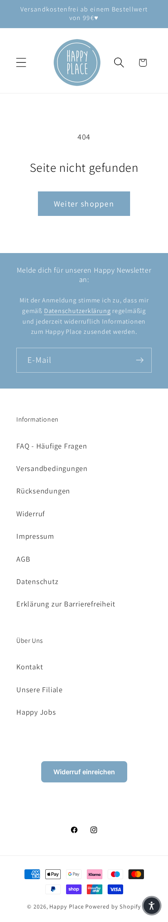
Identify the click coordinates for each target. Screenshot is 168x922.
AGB (23, 559)
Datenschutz (37, 581)
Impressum (35, 536)
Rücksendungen (43, 490)
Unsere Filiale (39, 689)
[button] (21, 62)
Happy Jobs (36, 712)
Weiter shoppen (84, 203)
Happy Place (66, 906)
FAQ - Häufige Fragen (51, 446)
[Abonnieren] (139, 360)
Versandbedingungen (52, 468)
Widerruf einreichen (84, 772)
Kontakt (29, 666)
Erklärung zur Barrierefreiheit (65, 604)
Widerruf (30, 513)
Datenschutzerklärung (77, 311)
